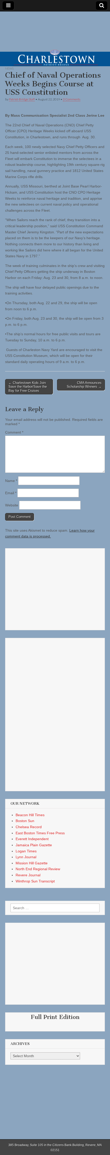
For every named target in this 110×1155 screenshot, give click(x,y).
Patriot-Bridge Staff (22, 99)
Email (10, 493)
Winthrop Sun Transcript (35, 881)
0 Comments (71, 99)
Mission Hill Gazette (32, 863)
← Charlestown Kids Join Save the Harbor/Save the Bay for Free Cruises (27, 387)
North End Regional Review (38, 869)
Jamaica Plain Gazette (34, 845)
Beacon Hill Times (30, 815)
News (9, 68)
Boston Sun (25, 821)
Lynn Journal (26, 857)
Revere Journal (28, 875)
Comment (14, 432)
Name (11, 481)
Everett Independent (32, 839)
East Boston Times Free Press (40, 833)
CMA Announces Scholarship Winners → (84, 385)
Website (11, 505)
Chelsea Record (29, 827)
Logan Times (26, 851)
